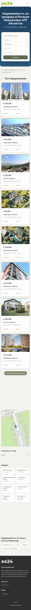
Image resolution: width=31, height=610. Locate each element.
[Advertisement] (15, 390)
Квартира (25, 545)
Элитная (5, 594)
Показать (15, 57)
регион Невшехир (6, 72)
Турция (19, 70)
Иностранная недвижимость (8, 70)
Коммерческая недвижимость (10, 549)
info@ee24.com (5, 585)
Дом (18, 545)
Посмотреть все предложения (15, 373)
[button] (15, 426)
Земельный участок (8, 545)
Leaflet (18, 445)
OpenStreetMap (25, 445)
